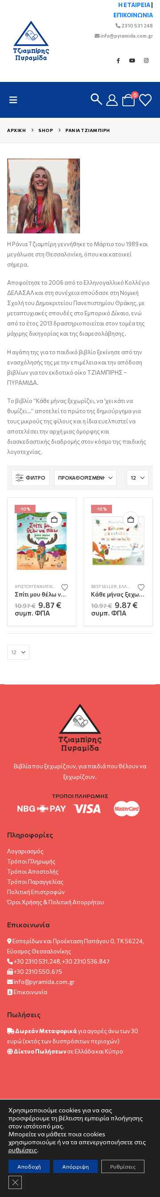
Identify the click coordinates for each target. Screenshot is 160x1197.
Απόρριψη (75, 1166)
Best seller (104, 586)
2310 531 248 (136, 25)
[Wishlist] (145, 100)
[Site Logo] (26, 41)
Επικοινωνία (30, 992)
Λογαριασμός (25, 851)
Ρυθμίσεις (123, 1166)
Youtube (132, 60)
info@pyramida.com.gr (126, 36)
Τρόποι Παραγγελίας (35, 881)
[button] (16, 100)
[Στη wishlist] (65, 586)
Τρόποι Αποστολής (33, 871)
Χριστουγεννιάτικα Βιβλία (42, 586)
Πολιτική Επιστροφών (36, 891)
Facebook (118, 60)
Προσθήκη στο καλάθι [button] (54, 519)
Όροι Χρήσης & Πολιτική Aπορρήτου (55, 902)
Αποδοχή (29, 1166)
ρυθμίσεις (22, 1150)
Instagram (146, 60)
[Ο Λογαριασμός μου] (112, 100)
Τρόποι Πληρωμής (31, 861)
